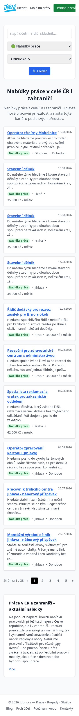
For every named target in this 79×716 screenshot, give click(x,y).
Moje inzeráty (40, 8)
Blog (9, 708)
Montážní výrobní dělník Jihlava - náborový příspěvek (32, 537)
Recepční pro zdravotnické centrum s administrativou (31, 353)
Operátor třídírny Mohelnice (32, 132)
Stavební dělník (20, 169)
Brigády (52, 702)
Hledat (22, 8)
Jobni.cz (25, 702)
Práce (40, 702)
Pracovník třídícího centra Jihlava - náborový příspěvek (32, 491)
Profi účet (23, 708)
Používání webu (45, 708)
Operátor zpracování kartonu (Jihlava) (25, 450)
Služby (66, 702)
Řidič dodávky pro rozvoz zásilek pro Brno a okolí (29, 312)
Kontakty (66, 708)
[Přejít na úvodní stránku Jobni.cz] (10, 8)
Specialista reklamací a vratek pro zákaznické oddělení (27, 396)
